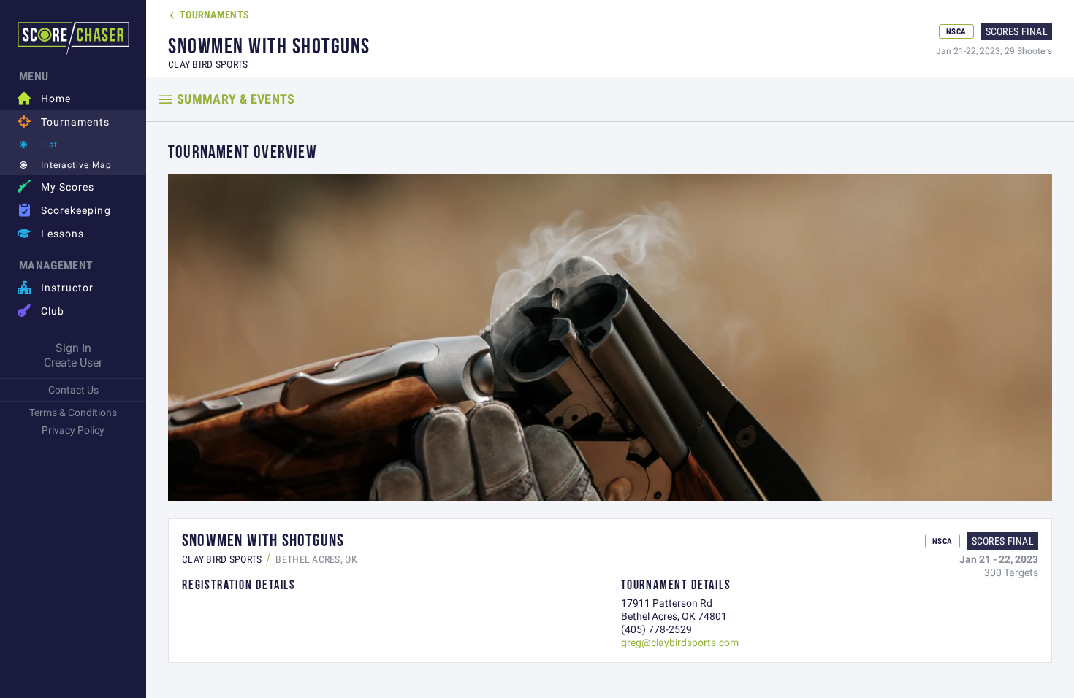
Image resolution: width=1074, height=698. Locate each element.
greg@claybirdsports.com (680, 642)
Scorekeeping (64, 210)
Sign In (73, 347)
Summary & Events (236, 99)
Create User (73, 362)
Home (44, 98)
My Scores (56, 186)
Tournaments (64, 122)
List (49, 144)
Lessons (51, 233)
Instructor (56, 287)
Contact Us (73, 389)
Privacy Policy (73, 430)
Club (41, 311)
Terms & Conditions (73, 412)
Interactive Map (76, 164)
